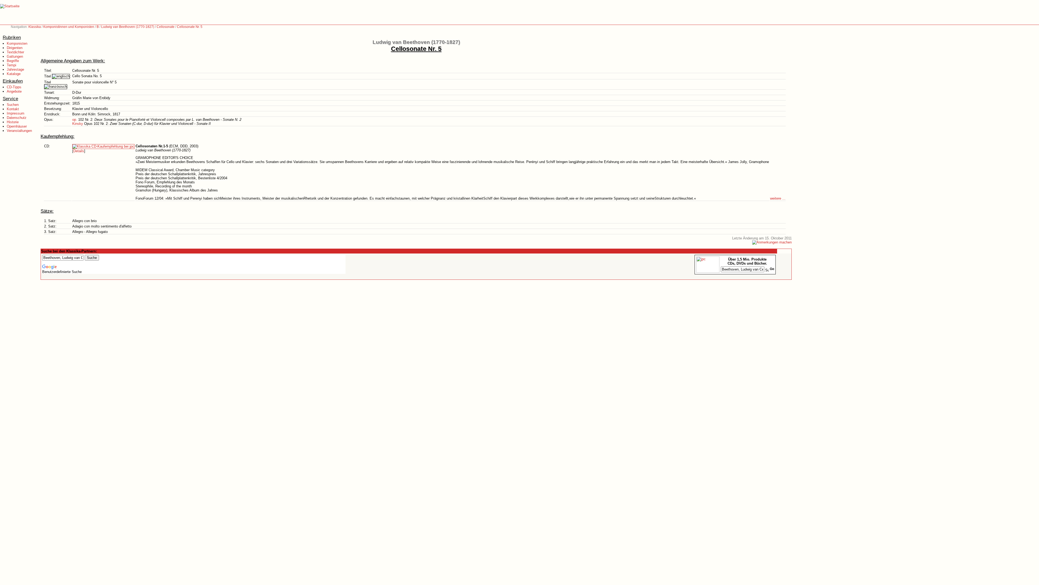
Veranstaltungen (19, 131)
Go (772, 269)
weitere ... (777, 198)
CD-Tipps (14, 87)
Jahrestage (15, 69)
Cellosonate (166, 27)
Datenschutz (17, 118)
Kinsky (77, 124)
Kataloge (14, 74)
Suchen (13, 105)
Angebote (14, 91)
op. (74, 120)
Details (78, 151)
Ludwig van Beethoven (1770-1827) (127, 27)
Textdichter (15, 52)
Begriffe (13, 61)
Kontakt (13, 109)
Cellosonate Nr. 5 (189, 27)
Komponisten (17, 43)
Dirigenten (14, 48)
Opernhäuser (17, 126)
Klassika (34, 27)
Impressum (15, 113)
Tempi (11, 65)
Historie (13, 122)
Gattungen (15, 56)
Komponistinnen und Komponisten (68, 27)
